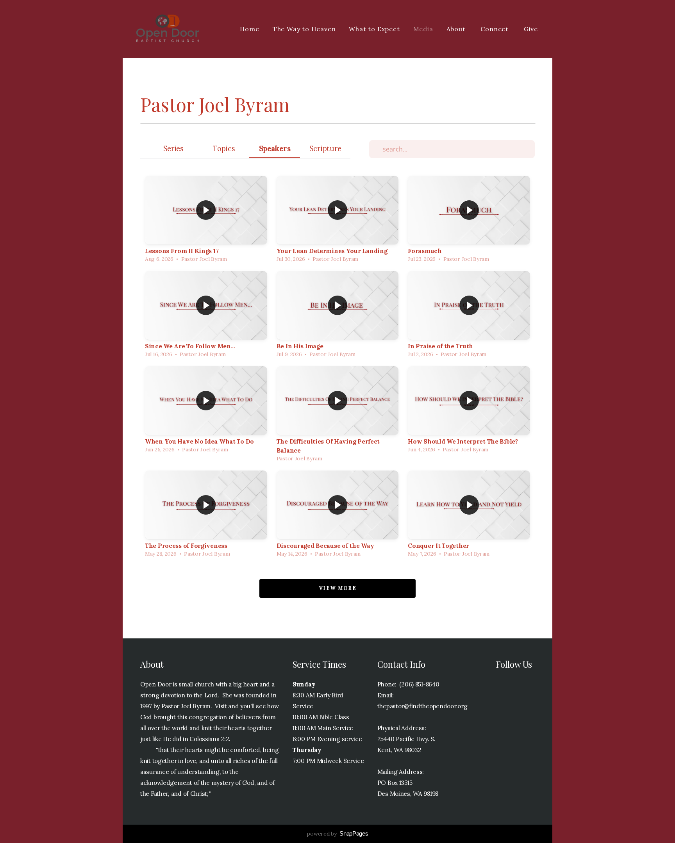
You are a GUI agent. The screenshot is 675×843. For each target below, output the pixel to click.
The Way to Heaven (304, 29)
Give (531, 29)
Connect (495, 29)
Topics (224, 148)
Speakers (275, 148)
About (457, 29)
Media (423, 29)
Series (173, 148)
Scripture (325, 148)
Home (249, 29)
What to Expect (374, 29)
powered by (337, 833)
